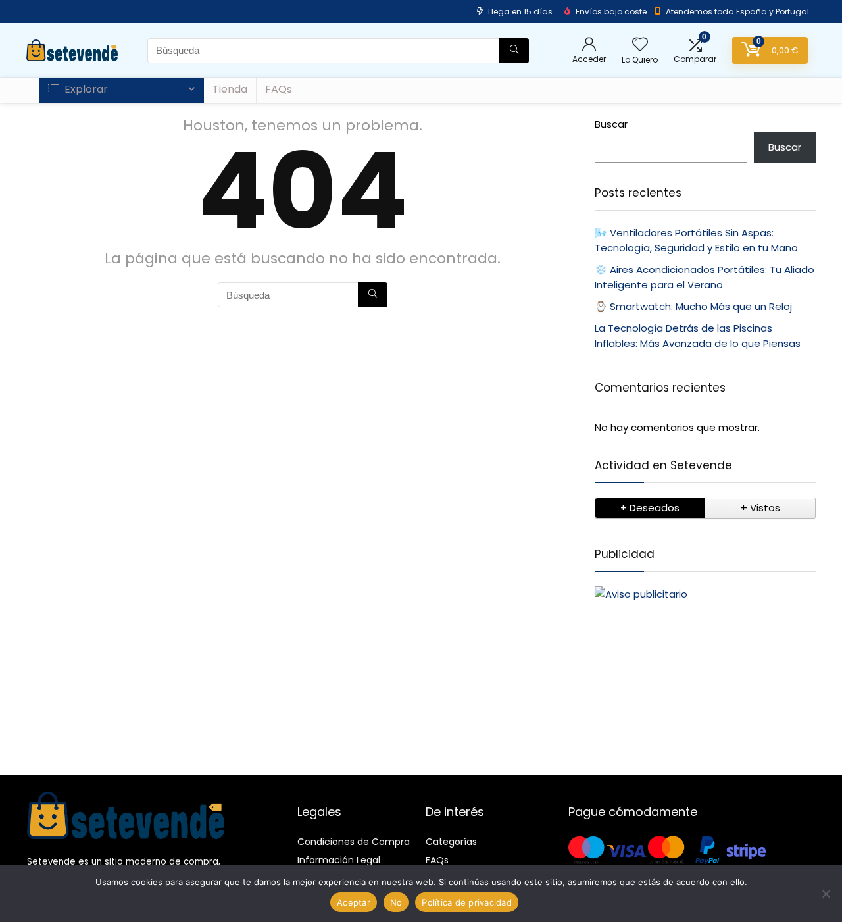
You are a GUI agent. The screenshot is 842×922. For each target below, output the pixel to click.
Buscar (611, 124)
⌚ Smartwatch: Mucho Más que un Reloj (693, 306)
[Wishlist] (640, 45)
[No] (825, 893)
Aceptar (353, 902)
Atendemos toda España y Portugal (737, 11)
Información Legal (338, 860)
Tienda (229, 89)
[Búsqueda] (514, 50)
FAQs (278, 89)
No (396, 902)
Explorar (85, 89)
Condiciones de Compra (353, 841)
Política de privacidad (467, 902)
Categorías (451, 841)
